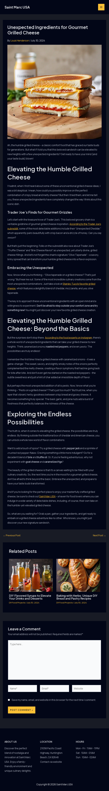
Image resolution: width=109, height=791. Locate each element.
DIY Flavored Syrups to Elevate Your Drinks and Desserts (30, 597)
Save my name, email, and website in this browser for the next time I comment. (54, 700)
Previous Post (11, 535)
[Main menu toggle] (101, 7)
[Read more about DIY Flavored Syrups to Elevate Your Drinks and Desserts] (31, 575)
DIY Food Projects (17, 602)
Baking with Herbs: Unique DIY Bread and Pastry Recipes (77, 597)
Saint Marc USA (17, 7)
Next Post (99, 535)
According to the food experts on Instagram (68, 337)
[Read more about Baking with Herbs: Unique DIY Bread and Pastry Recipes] (78, 575)
